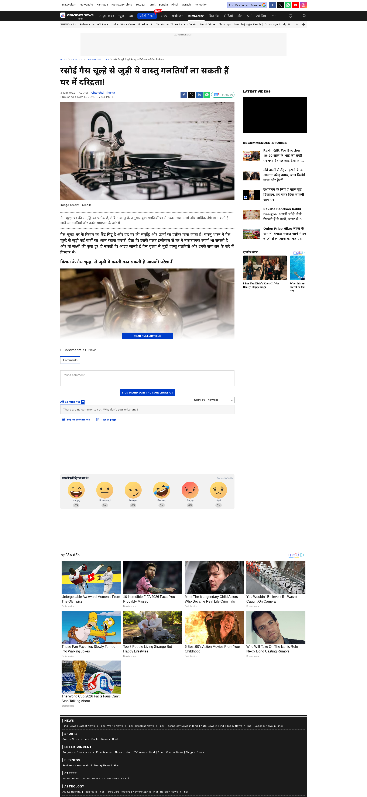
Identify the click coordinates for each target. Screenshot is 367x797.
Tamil (151, 4)
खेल (240, 16)
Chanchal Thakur (103, 92)
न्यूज (121, 16)
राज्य (164, 16)
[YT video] (295, 5)
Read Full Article (147, 336)
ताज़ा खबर (106, 16)
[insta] (303, 5)
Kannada (102, 4)
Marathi (186, 4)
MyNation (201, 4)
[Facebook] (272, 5)
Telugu (140, 4)
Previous (297, 24)
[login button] (291, 16)
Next (303, 24)
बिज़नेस (214, 16)
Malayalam (69, 4)
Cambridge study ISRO (278, 24)
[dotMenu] (274, 16)
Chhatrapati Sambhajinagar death (240, 24)
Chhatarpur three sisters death (176, 24)
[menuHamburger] (297, 16)
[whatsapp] (288, 5)
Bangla (163, 4)
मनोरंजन (178, 16)
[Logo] (78, 16)
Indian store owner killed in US (132, 24)
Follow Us (227, 94)
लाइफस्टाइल (196, 16)
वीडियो (228, 16)
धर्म (249, 16)
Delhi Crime (207, 24)
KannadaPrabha (121, 4)
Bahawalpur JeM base (94, 24)
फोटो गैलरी (147, 16)
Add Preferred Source (245, 5)
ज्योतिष (261, 16)
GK (130, 16)
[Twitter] (280, 5)
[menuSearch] (304, 16)
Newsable (86, 4)
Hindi (174, 4)
